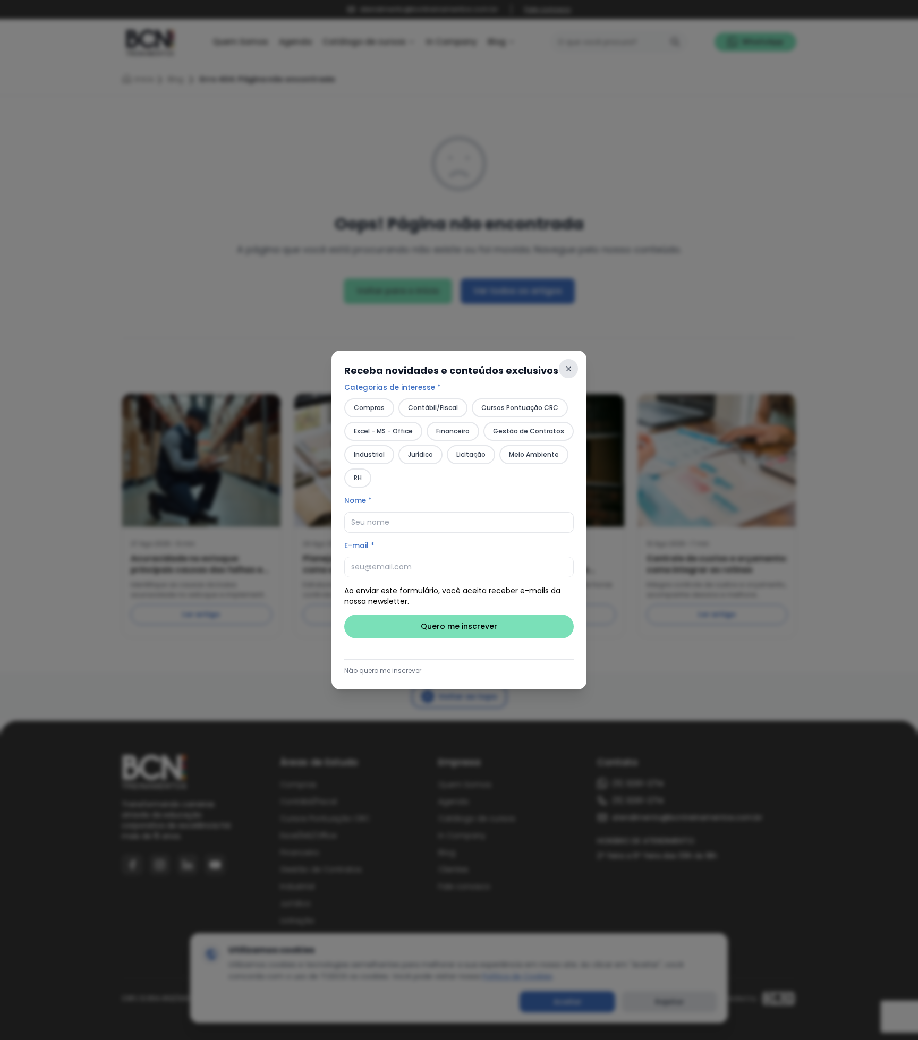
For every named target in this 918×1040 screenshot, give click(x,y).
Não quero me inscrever (382, 671)
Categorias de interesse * (392, 387)
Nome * (358, 501)
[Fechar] (568, 368)
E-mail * (359, 546)
